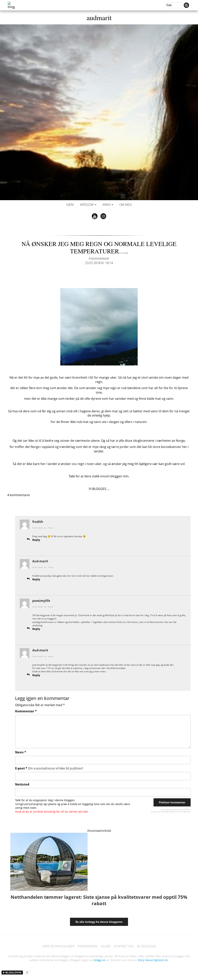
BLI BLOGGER (146, 946)
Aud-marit (40, 561)
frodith (37, 522)
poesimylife (41, 601)
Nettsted (22, 784)
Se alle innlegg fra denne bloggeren (99, 921)
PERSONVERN (87, 946)
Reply (36, 540)
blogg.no (99, 960)
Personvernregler (163, 811)
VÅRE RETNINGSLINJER (58, 946)
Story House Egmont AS (153, 960)
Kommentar (26, 711)
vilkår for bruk (176, 811)
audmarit (99, 17)
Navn (20, 752)
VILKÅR (106, 946)
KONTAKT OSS (124, 946)
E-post (49, 768)
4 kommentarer (99, 258)
